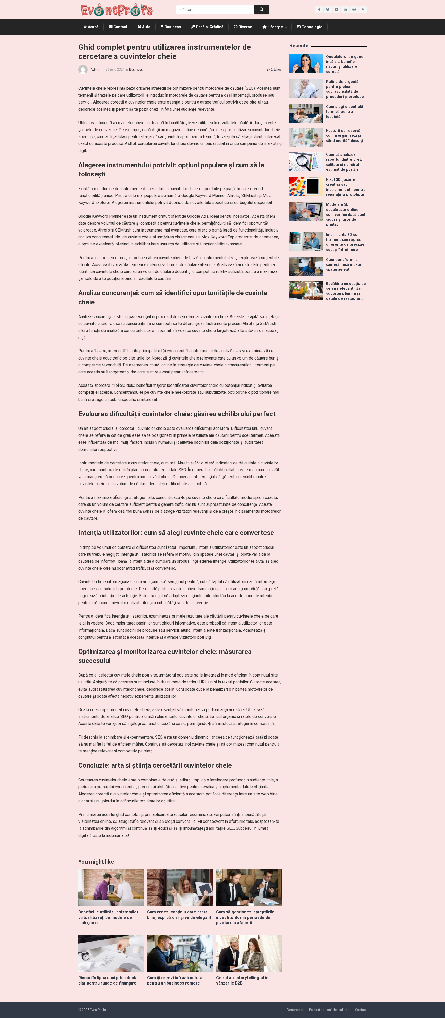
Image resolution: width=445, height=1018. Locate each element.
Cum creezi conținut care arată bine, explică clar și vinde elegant (179, 915)
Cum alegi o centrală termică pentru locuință (344, 112)
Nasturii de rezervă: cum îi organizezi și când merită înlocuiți (344, 136)
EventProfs (98, 1010)
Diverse (244, 27)
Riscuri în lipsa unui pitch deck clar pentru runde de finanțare (107, 980)
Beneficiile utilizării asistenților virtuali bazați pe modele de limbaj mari (108, 917)
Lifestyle (275, 27)
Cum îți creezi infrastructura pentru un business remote (174, 980)
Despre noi (295, 1010)
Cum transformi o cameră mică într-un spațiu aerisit (344, 265)
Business (172, 27)
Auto (145, 27)
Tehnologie (311, 27)
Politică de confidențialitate (329, 1010)
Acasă (92, 27)
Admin (95, 69)
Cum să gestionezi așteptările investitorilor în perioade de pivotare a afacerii (245, 917)
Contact (119, 27)
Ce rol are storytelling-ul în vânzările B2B (242, 980)
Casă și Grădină (209, 27)
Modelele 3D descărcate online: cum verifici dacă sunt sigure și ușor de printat (345, 214)
